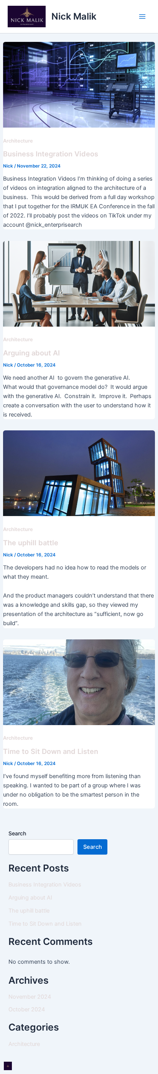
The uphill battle (30, 542)
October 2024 (26, 1009)
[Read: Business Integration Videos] (79, 84)
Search (17, 833)
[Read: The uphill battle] (79, 473)
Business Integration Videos (50, 153)
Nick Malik (73, 16)
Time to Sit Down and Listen (50, 751)
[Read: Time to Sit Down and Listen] (79, 681)
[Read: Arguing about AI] (79, 283)
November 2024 (29, 996)
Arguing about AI (31, 353)
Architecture (18, 141)
